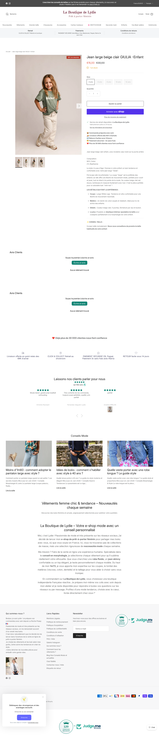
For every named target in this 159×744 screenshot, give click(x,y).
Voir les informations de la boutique (101, 127)
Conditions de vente (54, 632)
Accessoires (61, 25)
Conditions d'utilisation (55, 636)
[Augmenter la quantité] (98, 93)
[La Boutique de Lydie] (79, 14)
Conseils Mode (79, 435)
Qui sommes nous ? (54, 646)
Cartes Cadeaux (77, 25)
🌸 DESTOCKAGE (94, 25)
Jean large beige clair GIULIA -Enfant (23, 51)
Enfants (124, 25)
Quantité (90, 89)
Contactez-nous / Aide (55, 665)
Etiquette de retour (54, 668)
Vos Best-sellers (138, 25)
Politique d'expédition (55, 625)
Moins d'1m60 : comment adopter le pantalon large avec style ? (28, 471)
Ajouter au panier (115, 104)
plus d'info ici (95, 4)
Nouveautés (7, 25)
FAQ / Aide (51, 639)
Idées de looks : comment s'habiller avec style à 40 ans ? (78, 471)
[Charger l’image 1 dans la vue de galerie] (48, 105)
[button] (77, 415)
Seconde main (111, 25)
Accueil (8, 51)
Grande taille (34, 25)
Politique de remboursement (57, 622)
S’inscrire (79, 636)
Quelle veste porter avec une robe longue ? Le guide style (128, 471)
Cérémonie (152, 25)
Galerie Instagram (53, 642)
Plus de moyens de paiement (115, 117)
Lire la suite (10, 490)
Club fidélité (51, 661)
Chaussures (47, 25)
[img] (79, 382)
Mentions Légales (53, 618)
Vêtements (20, 25)
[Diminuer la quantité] (89, 93)
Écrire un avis (79, 263)
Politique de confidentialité (57, 629)
